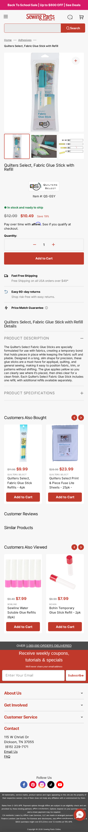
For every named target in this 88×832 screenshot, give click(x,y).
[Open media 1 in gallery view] (76, 61)
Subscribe (76, 675)
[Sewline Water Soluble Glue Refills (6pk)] (23, 593)
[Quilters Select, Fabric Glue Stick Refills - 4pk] (23, 464)
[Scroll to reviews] (44, 177)
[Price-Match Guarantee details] (46, 308)
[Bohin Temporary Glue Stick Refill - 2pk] (65, 593)
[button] (5, 17)
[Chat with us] (69, 17)
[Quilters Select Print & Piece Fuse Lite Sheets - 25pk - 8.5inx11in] (65, 464)
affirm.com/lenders (41, 809)
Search (75, 28)
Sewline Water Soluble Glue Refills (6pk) (21, 612)
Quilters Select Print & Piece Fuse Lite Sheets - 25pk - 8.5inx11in (64, 485)
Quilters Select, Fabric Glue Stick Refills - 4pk (19, 482)
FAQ (7, 756)
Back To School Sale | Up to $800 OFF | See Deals (44, 5)
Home (8, 40)
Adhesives (25, 40)
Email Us (11, 752)
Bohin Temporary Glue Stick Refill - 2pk (65, 610)
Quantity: (10, 235)
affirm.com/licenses (64, 818)
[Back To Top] (82, 826)
